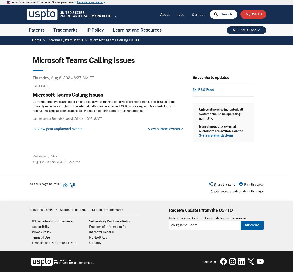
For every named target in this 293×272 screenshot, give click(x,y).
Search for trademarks (107, 210)
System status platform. (216, 135)
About (165, 15)
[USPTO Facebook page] (222, 264)
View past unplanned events (59, 129)
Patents (36, 30)
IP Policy (95, 30)
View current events (164, 129)
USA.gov (95, 243)
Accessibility (40, 226)
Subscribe (252, 225)
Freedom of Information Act (108, 226)
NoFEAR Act (98, 237)
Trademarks (65, 30)
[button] (221, 185)
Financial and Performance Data (54, 243)
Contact (198, 15)
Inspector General (101, 232)
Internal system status (65, 40)
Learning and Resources (137, 30)
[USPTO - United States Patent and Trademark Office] (61, 264)
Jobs (180, 15)
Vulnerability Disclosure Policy (110, 221)
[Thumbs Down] (72, 185)
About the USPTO (41, 210)
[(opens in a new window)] (231, 264)
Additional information (226, 191)
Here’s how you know (91, 2)
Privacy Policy (41, 232)
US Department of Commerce (52, 221)
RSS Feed (206, 90)
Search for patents (73, 210)
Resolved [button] (40, 86)
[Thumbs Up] (65, 185)
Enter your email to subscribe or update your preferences (208, 218)
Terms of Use (41, 237)
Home (36, 40)
